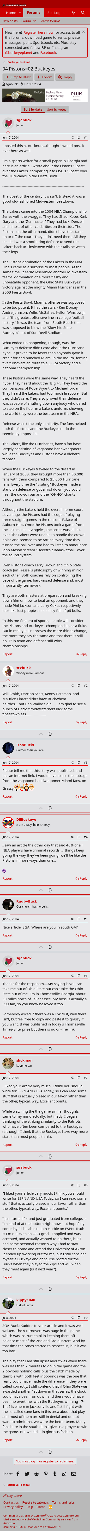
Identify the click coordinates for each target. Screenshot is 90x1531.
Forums (33, 12)
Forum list (28, 21)
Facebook (48, 52)
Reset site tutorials (35, 1502)
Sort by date (33, 109)
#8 (86, 1185)
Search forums (50, 21)
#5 (86, 919)
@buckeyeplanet (18, 52)
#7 (86, 1078)
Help (29, 1507)
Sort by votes (56, 109)
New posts (10, 21)
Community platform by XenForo (41, 1515)
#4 (86, 837)
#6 (86, 976)
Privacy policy (13, 1507)
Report (7, 654)
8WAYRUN (54, 1527)
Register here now (39, 32)
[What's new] (73, 12)
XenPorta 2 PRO (13, 1527)
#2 (86, 686)
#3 (86, 763)
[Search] (83, 12)
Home (11, 12)
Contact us (11, 1502)
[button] (20, 12)
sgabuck (12, 84)
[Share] (72, 138)
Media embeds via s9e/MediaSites (24, 1519)
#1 (86, 137)
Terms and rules (63, 1502)
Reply (83, 654)
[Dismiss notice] (83, 32)
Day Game (14, 1495)
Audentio (9, 1523)
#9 (86, 1318)
